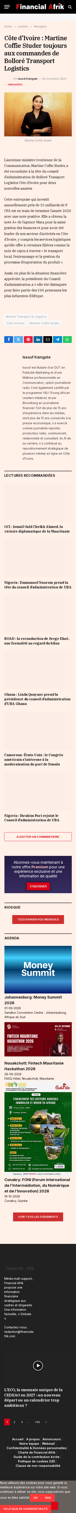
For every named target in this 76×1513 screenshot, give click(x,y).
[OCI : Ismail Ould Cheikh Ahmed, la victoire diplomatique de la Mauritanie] (38, 502)
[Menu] (7, 7)
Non (48, 1497)
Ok (36, 1497)
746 (37, 1422)
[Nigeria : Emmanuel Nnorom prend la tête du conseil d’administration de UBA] (38, 558)
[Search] (69, 7)
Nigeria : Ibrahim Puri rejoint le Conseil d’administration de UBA (32, 818)
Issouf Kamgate (28, 78)
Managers (15, 84)
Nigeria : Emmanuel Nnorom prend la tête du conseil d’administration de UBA (37, 584)
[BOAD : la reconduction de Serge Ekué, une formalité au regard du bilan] (38, 614)
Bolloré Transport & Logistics (26, 316)
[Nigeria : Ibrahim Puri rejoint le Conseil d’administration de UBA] (38, 791)
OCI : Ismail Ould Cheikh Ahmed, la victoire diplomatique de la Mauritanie (37, 529)
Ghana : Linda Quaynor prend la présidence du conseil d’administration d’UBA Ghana (37, 699)
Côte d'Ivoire (15, 323)
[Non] (54, 1506)
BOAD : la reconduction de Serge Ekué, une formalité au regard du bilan (36, 640)
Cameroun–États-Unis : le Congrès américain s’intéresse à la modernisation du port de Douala (33, 759)
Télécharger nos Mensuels (38, 919)
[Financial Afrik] (40, 7)
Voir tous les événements (38, 1216)
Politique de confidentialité (26, 1508)
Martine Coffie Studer (45, 323)
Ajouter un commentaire (38, 836)
